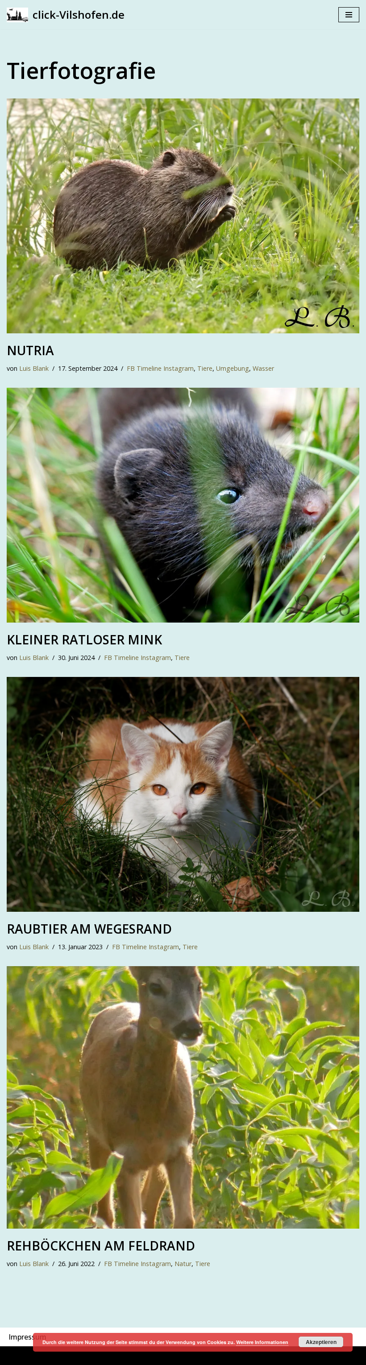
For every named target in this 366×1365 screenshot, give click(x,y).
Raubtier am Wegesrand (89, 928)
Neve (133, 1355)
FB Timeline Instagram (160, 368)
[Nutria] (183, 215)
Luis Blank (34, 368)
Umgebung (232, 368)
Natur (183, 1263)
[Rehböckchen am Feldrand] (183, 1097)
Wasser (263, 368)
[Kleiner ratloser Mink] (183, 505)
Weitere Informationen (262, 1342)
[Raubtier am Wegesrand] (183, 794)
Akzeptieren (321, 1342)
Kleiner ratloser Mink (84, 639)
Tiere (204, 368)
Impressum (27, 1337)
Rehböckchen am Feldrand (101, 1245)
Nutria (30, 350)
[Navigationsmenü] (348, 14)
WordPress (222, 1355)
